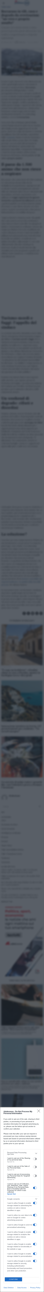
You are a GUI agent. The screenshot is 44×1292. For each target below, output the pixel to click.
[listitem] (22, 1153)
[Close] (39, 1111)
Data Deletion (9, 1288)
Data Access (22, 1288)
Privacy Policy (35, 1288)
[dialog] (22, 1199)
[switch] (35, 1159)
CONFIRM (13, 1279)
